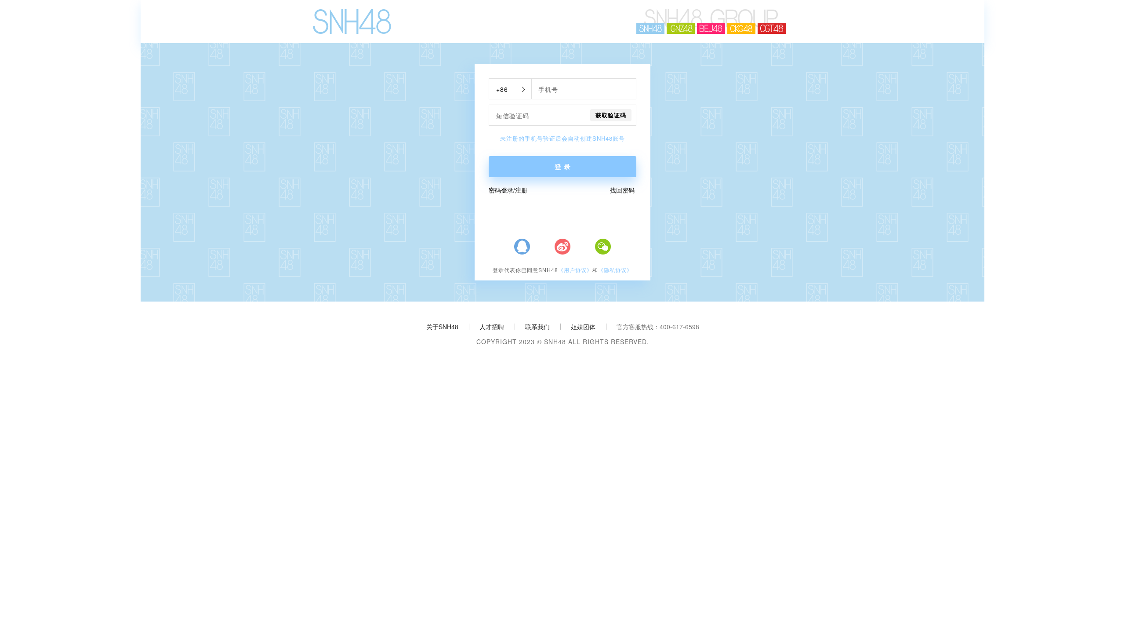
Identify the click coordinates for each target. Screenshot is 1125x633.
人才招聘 (491, 327)
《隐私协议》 (615, 269)
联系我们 (537, 327)
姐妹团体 (583, 327)
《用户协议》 (575, 269)
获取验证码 (610, 115)
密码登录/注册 (508, 190)
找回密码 (622, 190)
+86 (502, 89)
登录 (564, 166)
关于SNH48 (442, 327)
